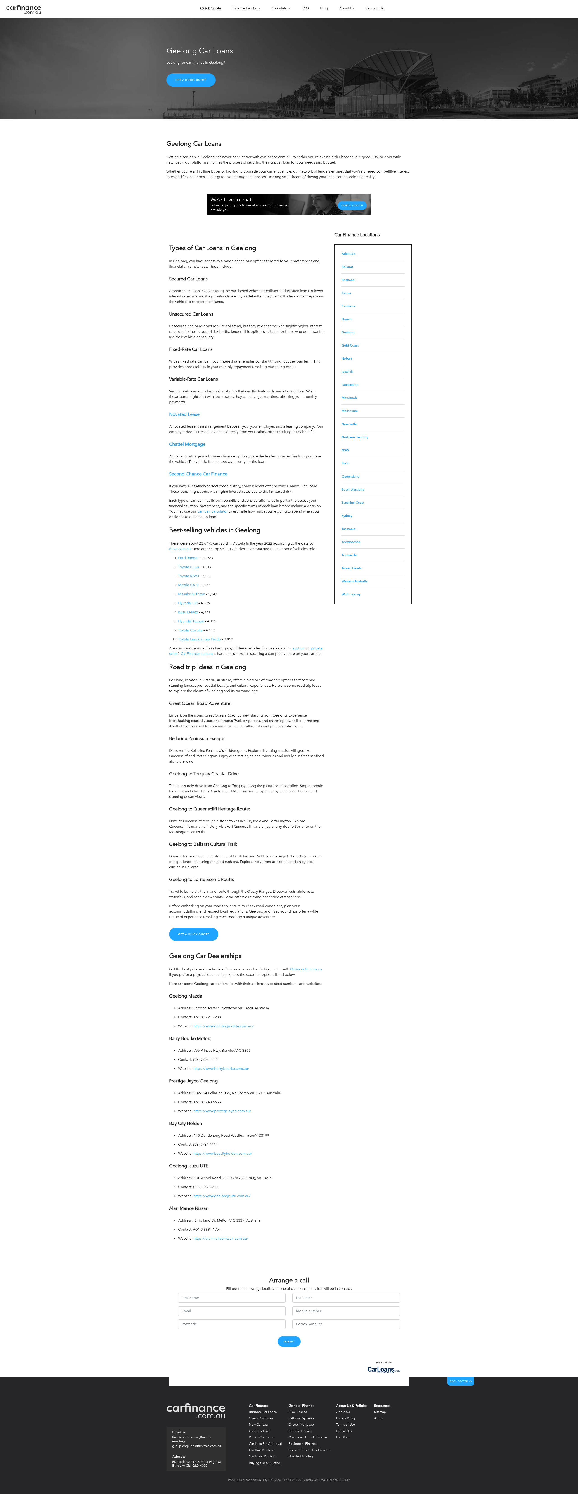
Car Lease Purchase (263, 1456)
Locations (343, 1437)
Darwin (347, 319)
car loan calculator (212, 511)
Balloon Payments (301, 1418)
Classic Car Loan (261, 1418)
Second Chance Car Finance (198, 474)
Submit (289, 1341)
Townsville (349, 555)
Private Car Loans (261, 1437)
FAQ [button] (305, 8)
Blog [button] (324, 8)
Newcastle (349, 424)
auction (298, 648)
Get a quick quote (191, 80)
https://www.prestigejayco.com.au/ (222, 1111)
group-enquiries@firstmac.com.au (196, 1446)
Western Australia (355, 581)
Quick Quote (352, 205)
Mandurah (349, 398)
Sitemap (380, 1412)
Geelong (348, 332)
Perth (345, 463)
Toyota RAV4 (188, 576)
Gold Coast (350, 345)
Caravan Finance (300, 1431)
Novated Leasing (301, 1456)
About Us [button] (346, 8)
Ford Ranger (188, 558)
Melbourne (350, 411)
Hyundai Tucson (191, 621)
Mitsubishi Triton (191, 594)
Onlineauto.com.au (306, 969)
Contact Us (344, 1431)
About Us (343, 1412)
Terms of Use (345, 1424)
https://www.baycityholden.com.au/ (222, 1153)
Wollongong (351, 594)
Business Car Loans (263, 1412)
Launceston (350, 385)
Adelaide (348, 254)
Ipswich (347, 372)
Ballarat (347, 267)
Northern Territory (355, 437)
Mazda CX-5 (188, 585)
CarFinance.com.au (197, 653)
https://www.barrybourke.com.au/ (221, 1068)
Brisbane (348, 280)
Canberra (348, 306)
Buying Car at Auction (265, 1463)
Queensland (350, 476)
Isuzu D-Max (188, 612)
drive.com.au (180, 549)
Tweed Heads (351, 568)
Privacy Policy (346, 1418)
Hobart (347, 359)
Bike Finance (298, 1412)
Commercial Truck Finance (308, 1437)
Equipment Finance (303, 1444)
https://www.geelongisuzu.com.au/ (222, 1196)
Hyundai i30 (188, 603)
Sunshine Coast (353, 503)
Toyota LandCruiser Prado (199, 639)
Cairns (346, 293)
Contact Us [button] (375, 8)
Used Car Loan (259, 1431)
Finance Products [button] (246, 8)
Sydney (347, 516)
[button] (210, 9)
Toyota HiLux (189, 567)
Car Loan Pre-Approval (265, 1444)
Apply (378, 1418)
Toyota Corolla (190, 630)
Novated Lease (184, 414)
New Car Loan (259, 1424)
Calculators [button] (281, 8)
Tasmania (348, 529)
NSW (345, 450)
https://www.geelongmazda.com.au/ (223, 1026)
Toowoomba (351, 542)
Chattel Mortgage (187, 444)
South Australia (353, 490)
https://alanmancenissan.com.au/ (220, 1238)
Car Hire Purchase (262, 1450)
